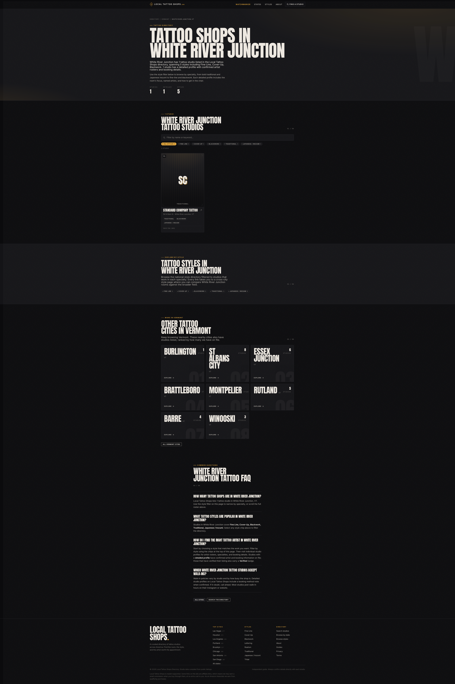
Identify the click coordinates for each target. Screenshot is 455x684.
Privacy (279, 651)
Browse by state (283, 635)
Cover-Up (199, 144)
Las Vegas (219, 631)
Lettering (248, 643)
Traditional (232, 144)
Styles (268, 4)
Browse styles (282, 639)
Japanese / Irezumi (252, 144)
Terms (279, 655)
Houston (218, 635)
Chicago (218, 651)
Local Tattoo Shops (168, 633)
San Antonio (219, 655)
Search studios (282, 631)
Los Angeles (220, 639)
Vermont (165, 19)
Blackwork (215, 144)
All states (217, 663)
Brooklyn (218, 647)
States (257, 4)
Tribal (247, 659)
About (279, 4)
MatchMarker (243, 4)
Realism (248, 647)
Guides (279, 647)
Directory (154, 19)
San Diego (219, 659)
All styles (169, 144)
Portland (218, 643)
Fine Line (184, 144)
